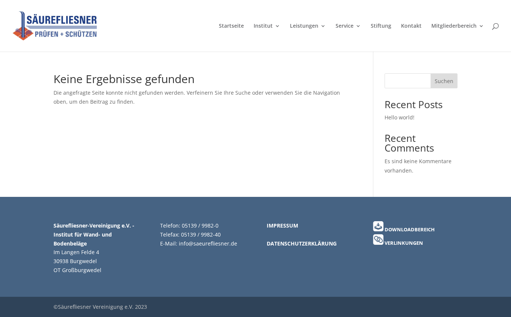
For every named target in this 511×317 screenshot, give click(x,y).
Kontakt (411, 26)
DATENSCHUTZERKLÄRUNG (302, 243)
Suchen (444, 81)
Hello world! (399, 117)
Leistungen (304, 26)
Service (345, 26)
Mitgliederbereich (454, 26)
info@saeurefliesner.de (208, 243)
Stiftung (381, 26)
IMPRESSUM (282, 225)
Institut (263, 26)
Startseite (231, 26)
